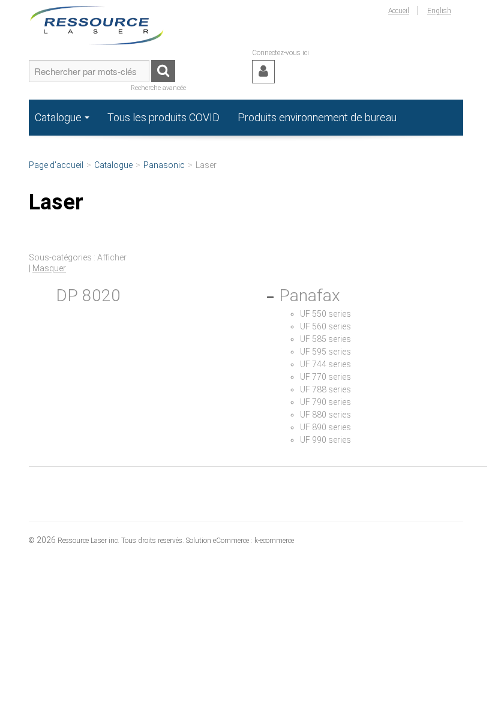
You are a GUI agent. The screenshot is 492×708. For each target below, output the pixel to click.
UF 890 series (325, 427)
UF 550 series (325, 314)
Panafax (309, 295)
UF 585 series (325, 339)
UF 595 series (325, 351)
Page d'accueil (56, 165)
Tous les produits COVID (163, 117)
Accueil (398, 11)
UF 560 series (325, 326)
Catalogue (58, 117)
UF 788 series (325, 389)
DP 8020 (88, 295)
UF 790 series (325, 402)
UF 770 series (325, 377)
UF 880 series (325, 414)
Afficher (112, 257)
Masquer (49, 268)
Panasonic (164, 165)
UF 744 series (325, 364)
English (439, 11)
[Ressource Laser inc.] (97, 23)
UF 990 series (325, 440)
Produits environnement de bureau (317, 117)
